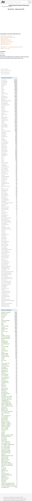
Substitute (9, 213)
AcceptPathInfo (9, 173)
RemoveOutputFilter (9, 252)
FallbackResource (9, 166)
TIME (9, 324)
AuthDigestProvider (9, 227)
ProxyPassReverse (9, 255)
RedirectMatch (9, 126)
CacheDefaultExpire (9, 296)
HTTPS (9, 317)
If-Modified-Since (9, 382)
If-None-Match (9, 388)
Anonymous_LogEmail (9, 284)
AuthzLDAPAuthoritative (9, 249)
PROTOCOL (9, 480)
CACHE (9, 357)
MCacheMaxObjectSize (9, 277)
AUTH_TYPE (9, 437)
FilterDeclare (9, 148)
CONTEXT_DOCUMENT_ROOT (9, 483)
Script (9, 95)
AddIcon (9, 184)
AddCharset (9, 118)
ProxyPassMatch (9, 251)
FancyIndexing (9, 168)
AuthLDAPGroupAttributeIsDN (9, 300)
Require (15, 58)
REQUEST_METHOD (9, 338)
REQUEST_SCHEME (9, 425)
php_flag (9, 110)
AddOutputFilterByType (9, 100)
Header (9, 89)
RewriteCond (9, 82)
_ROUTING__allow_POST (9, 399)
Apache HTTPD (19, 497)
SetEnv (19, 58)
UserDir (9, 211)
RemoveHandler (9, 162)
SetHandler (9, 155)
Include (9, 113)
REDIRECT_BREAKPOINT (9, 475)
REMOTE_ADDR (9, 355)
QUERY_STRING (9, 326)
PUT (9, 345)
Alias (9, 157)
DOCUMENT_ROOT (9, 344)
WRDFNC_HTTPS (9, 421)
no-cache (9, 349)
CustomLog (9, 235)
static (9, 323)
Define (9, 161)
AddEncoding (9, 114)
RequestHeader (9, 120)
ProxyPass (9, 230)
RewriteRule (9, 80)
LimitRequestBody (9, 176)
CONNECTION (9, 392)
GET (9, 333)
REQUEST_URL (9, 408)
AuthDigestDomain (9, 262)
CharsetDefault (9, 204)
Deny (9, 88)
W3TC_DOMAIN (9, 428)
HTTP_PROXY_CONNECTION (9, 444)
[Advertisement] (16, 18)
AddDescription (9, 190)
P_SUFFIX (9, 430)
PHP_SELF (9, 454)
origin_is (9, 433)
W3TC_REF (9, 390)
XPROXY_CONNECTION (9, 404)
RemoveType (9, 179)
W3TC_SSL (9, 379)
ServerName (9, 191)
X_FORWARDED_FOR (9, 401)
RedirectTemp (9, 136)
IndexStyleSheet (9, 195)
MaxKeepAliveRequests (9, 273)
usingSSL (9, 432)
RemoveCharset (9, 219)
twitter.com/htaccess (5, 73)
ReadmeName (9, 177)
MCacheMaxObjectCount (9, 278)
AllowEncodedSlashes (9, 266)
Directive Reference (5, 72)
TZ (9, 361)
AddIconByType (9, 208)
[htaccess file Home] (3, 2)
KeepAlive (9, 172)
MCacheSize (9, 279)
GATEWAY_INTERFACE (9, 436)
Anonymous (9, 164)
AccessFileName (9, 263)
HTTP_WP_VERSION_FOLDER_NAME (9, 486)
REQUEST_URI (9, 313)
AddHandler (9, 133)
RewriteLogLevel (9, 234)
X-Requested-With (9, 356)
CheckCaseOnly (9, 245)
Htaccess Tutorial (4, 69)
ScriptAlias (9, 233)
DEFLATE (9, 316)
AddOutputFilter (9, 154)
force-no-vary (9, 331)
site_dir (9, 466)
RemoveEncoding (9, 241)
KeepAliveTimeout (9, 304)
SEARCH (9, 384)
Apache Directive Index (6, 70)
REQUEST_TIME (9, 458)
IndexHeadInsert (9, 215)
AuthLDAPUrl (9, 238)
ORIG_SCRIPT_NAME (9, 462)
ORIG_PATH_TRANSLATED (9, 465)
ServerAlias (9, 270)
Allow (9, 86)
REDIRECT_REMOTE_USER (9, 455)
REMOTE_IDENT (9, 461)
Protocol (9, 175)
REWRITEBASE (9, 368)
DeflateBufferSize (9, 288)
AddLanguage (9, 193)
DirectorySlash (9, 169)
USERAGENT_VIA (9, 400)
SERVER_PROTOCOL (9, 452)
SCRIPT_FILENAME (9, 320)
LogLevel (9, 259)
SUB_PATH (9, 481)
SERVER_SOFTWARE (9, 450)
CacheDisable (9, 242)
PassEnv (9, 231)
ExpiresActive (9, 96)
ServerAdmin (9, 246)
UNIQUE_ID (9, 476)
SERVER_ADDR (9, 341)
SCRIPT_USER (9, 479)
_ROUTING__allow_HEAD (9, 396)
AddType (9, 99)
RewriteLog (9, 240)
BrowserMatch (9, 125)
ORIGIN (9, 330)
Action (9, 158)
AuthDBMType (9, 285)
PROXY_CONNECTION (9, 403)
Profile (9, 359)
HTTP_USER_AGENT (9, 337)
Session (9, 137)
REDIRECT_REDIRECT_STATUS (9, 484)
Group (9, 160)
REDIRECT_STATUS (9, 335)
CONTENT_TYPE (9, 378)
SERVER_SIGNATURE (9, 451)
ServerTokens (9, 124)
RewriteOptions (9, 143)
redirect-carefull (9, 429)
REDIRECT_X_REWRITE (9, 424)
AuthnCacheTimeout (7, 6)
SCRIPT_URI (9, 440)
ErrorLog (9, 289)
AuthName (17, 56)
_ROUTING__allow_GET (9, 397)
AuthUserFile (7, 58)
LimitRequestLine (9, 295)
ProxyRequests (9, 275)
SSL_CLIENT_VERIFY (9, 447)
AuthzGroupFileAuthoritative (9, 271)
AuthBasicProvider (11, 56)
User (22, 58)
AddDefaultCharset (9, 104)
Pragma (9, 348)
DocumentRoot (9, 194)
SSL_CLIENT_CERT (9, 448)
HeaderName (9, 182)
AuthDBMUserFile (9, 267)
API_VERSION (9, 439)
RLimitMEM (9, 286)
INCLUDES (9, 321)
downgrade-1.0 (9, 370)
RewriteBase (9, 84)
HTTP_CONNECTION (9, 415)
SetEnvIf (9, 121)
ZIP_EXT (9, 472)
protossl (9, 339)
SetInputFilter (9, 253)
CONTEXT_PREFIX (9, 366)
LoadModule (9, 201)
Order (9, 91)
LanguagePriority (9, 209)
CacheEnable (9, 293)
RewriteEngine (9, 81)
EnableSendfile (9, 264)
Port (9, 128)
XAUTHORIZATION (9, 393)
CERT (9, 414)
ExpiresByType (9, 103)
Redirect (9, 92)
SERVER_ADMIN (9, 381)
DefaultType (9, 216)
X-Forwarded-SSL (9, 473)
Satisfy (9, 122)
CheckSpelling (9, 198)
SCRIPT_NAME (9, 419)
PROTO (9, 352)
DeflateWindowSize (9, 306)
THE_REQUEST (9, 342)
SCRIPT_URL (9, 407)
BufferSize (9, 297)
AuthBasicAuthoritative (9, 228)
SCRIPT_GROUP (9, 457)
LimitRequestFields (9, 291)
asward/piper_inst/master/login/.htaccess (10, 33)
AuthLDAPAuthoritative (9, 281)
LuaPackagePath (9, 257)
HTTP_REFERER (9, 346)
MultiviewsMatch (9, 256)
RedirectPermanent (9, 186)
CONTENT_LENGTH (9, 426)
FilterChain (9, 144)
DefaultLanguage (9, 171)
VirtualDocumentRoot (9, 131)
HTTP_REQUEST (9, 417)
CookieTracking (9, 260)
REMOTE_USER (9, 371)
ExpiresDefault (9, 97)
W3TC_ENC (9, 360)
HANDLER (9, 373)
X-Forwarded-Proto (9, 363)
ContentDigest (9, 212)
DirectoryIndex (9, 102)
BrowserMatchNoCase (9, 217)
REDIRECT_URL (9, 410)
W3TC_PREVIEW (9, 374)
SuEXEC (9, 302)
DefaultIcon (9, 197)
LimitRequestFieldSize (9, 292)
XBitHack (9, 205)
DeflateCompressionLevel (9, 202)
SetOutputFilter (9, 117)
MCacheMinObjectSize (9, 274)
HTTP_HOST (9, 315)
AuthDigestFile (9, 248)
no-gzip (9, 327)
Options (12, 58)
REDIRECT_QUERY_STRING (9, 435)
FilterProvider (9, 146)
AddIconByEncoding (9, 220)
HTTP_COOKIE (9, 350)
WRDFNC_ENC (9, 418)
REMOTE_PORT (9, 470)
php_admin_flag (9, 244)
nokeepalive (9, 367)
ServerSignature (9, 142)
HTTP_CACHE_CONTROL (9, 411)
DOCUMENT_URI (8, 487)
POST (9, 334)
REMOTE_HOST (9, 389)
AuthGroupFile (9, 151)
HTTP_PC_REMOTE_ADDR (9, 406)
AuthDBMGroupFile (9, 268)
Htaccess (2, 52)
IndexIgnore (9, 132)
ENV (9, 319)
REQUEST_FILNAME (9, 422)
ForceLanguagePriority (9, 222)
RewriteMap (9, 223)
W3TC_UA (9, 386)
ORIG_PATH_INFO (9, 477)
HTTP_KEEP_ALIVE (9, 413)
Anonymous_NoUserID (9, 282)
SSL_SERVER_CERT (9, 446)
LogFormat (9, 237)
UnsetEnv (9, 226)
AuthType (2, 58)
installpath (9, 469)
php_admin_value (9, 188)
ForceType (9, 153)
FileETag (9, 108)
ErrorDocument (9, 93)
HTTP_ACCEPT (9, 375)
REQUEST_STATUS (9, 459)
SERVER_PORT (9, 328)
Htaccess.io (6, 497)
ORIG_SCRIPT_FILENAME (9, 464)
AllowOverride (3, 56)
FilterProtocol (9, 147)
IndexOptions (9, 165)
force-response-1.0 (9, 377)
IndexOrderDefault (9, 200)
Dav (9, 187)
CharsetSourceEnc (9, 206)
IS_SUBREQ (9, 395)
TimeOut (9, 180)
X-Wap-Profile (9, 364)
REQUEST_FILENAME (9, 312)
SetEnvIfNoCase (9, 111)
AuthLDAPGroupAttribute (9, 303)
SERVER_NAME (9, 353)
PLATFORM (9, 468)
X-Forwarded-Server (9, 443)
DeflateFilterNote (9, 224)
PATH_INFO (9, 385)
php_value (9, 106)
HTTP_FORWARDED (9, 441)
